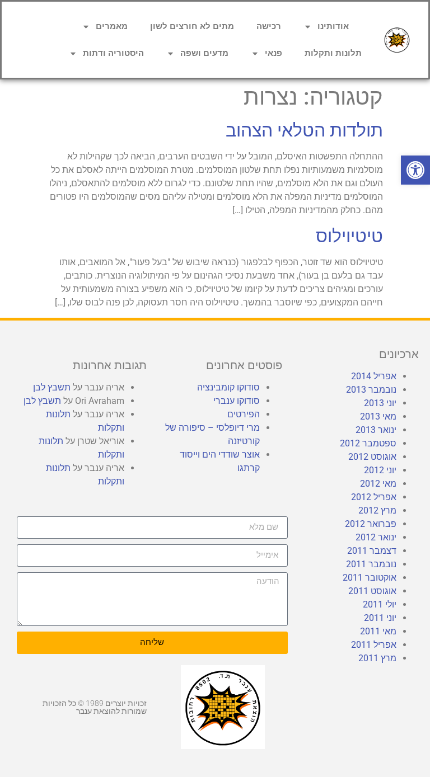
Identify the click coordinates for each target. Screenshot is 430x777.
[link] (415, 170)
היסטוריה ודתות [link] (113, 53)
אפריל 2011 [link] (373, 644)
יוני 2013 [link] (380, 403)
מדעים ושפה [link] (204, 53)
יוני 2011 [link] (380, 618)
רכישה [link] (268, 26)
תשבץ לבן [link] (52, 387)
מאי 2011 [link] (378, 631)
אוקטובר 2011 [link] (369, 577)
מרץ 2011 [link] (377, 658)
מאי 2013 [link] (378, 416)
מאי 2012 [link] (378, 483)
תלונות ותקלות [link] (333, 53)
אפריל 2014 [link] (373, 376)
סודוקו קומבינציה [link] (228, 387)
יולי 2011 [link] (379, 604)
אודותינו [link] (333, 26)
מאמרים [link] (112, 26)
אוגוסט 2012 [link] (372, 456)
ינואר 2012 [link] (376, 537)
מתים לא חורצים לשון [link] (192, 26)
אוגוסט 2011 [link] (372, 591)
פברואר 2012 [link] (370, 524)
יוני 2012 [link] (380, 470)
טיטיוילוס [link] (349, 236)
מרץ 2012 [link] (377, 510)
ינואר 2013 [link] (376, 430)
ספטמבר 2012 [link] (368, 443)
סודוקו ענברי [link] (236, 400)
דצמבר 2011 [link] (371, 550)
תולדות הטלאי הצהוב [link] (304, 130)
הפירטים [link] (243, 414)
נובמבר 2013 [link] (371, 389)
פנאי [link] (273, 53)
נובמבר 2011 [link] (371, 564)
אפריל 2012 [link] (373, 497)
